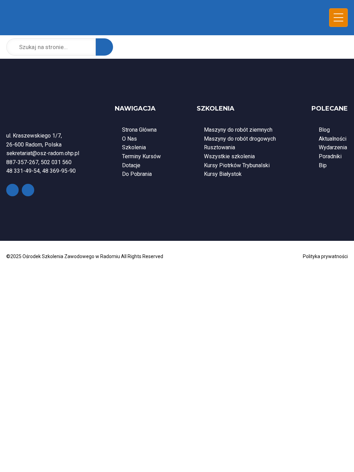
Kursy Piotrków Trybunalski (237, 165)
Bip (323, 165)
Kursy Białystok (223, 174)
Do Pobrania (137, 174)
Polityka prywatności (325, 256)
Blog (324, 129)
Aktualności (332, 138)
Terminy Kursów (141, 156)
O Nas (129, 138)
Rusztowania (219, 147)
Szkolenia (134, 147)
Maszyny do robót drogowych (240, 138)
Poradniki (330, 156)
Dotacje (131, 165)
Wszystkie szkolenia (229, 156)
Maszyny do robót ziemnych (238, 129)
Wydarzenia (333, 147)
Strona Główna (139, 129)
